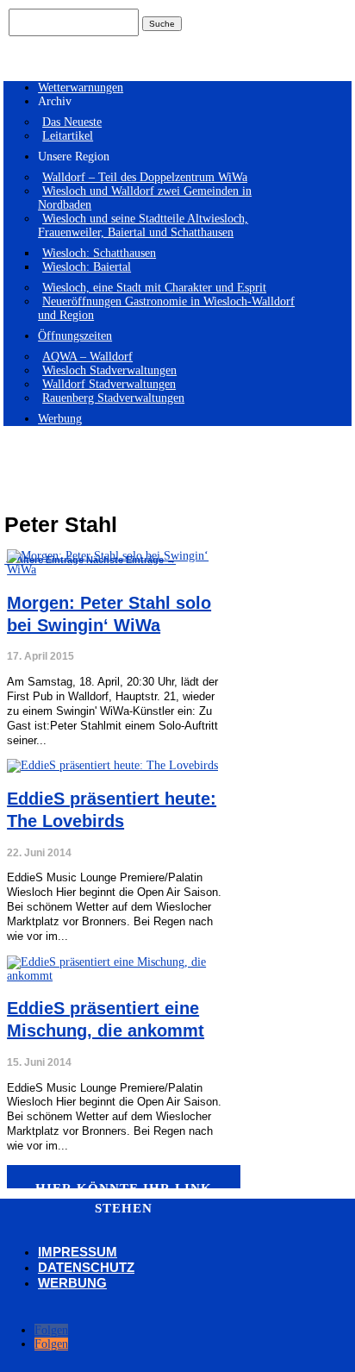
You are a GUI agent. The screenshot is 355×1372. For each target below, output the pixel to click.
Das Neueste (72, 122)
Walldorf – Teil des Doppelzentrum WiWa (144, 177)
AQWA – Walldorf (87, 356)
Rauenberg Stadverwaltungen (113, 398)
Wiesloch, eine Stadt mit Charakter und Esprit (154, 287)
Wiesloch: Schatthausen (99, 253)
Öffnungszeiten (75, 335)
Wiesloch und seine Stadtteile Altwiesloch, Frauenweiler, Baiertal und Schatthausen (143, 225)
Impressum (77, 1251)
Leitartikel (67, 135)
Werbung (60, 418)
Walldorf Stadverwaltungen (109, 384)
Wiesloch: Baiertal (86, 266)
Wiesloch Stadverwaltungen (109, 370)
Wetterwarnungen (80, 87)
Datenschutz (86, 1267)
